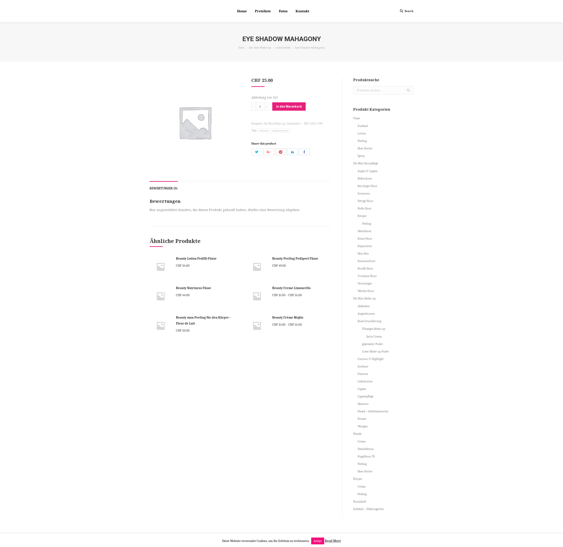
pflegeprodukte (280, 130)
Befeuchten (365, 178)
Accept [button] (318, 541)
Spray (361, 156)
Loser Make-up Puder (375, 351)
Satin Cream (374, 336)
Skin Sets (363, 253)
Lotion (362, 133)
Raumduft (359, 501)
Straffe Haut (365, 268)
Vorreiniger (365, 283)
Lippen (362, 389)
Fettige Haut (365, 201)
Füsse (356, 118)
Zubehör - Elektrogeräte (368, 509)
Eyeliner (363, 366)
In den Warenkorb (289, 106)
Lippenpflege (365, 396)
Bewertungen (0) (164, 188)
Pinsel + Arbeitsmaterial (373, 411)
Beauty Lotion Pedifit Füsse (196, 259)
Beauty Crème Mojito (287, 317)
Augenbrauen (366, 314)
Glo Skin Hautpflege (365, 163)
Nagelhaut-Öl (366, 456)
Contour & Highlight (371, 359)
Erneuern (364, 193)
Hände (357, 434)
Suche (408, 90)
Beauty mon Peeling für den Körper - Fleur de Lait (203, 320)
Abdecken (364, 306)
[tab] (164, 186)
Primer (362, 419)
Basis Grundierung (369, 321)
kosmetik (264, 130)
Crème (362, 441)
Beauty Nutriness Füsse (193, 288)
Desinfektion (366, 449)
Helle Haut (364, 208)
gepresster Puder (372, 344)
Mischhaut (364, 231)
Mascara (363, 404)
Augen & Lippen (368, 171)
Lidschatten (283, 47)
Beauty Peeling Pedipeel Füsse (295, 259)
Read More (333, 541)
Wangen (363, 426)
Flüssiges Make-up (373, 329)
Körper (362, 216)
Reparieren (365, 246)
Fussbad (363, 126)
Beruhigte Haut (367, 186)
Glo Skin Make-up (260, 47)
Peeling (362, 141)
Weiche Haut (366, 291)
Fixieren (363, 374)
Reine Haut (365, 238)
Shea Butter (365, 148)
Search (409, 11)
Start (241, 47)
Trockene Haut (367, 276)
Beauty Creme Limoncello (291, 288)
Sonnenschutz (366, 261)
